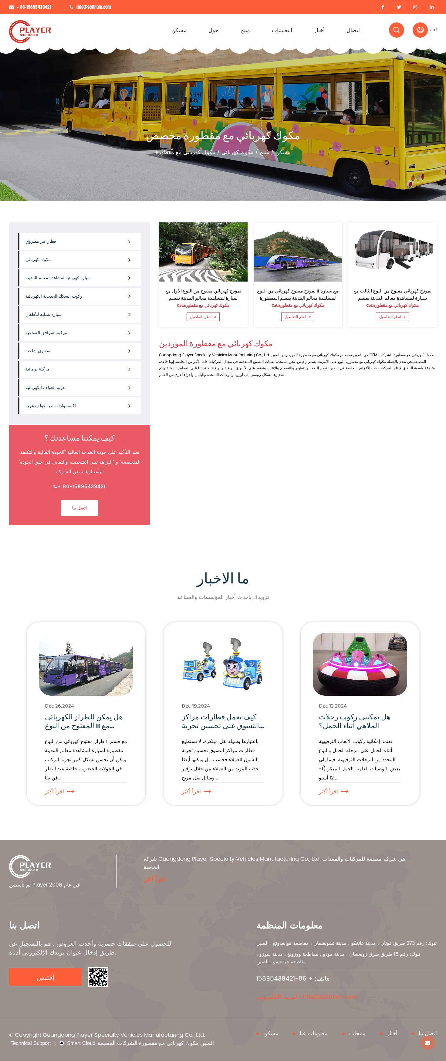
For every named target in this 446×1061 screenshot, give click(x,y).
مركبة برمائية (37, 369)
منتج (245, 30)
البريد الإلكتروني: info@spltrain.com (306, 997)
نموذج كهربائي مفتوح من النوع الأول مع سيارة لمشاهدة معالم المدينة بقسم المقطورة (203, 298)
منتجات (357, 1033)
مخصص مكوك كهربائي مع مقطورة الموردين (318, 355)
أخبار (319, 30)
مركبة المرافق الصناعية (46, 332)
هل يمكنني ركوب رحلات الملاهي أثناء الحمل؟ (354, 721)
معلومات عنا (314, 1033)
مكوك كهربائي (237, 152)
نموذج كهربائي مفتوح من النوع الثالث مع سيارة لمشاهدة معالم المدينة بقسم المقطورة (393, 298)
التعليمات (282, 30)
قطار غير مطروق (40, 241)
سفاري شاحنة (37, 350)
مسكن (179, 30)
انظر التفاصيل (201, 317)
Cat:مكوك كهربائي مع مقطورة (203, 305)
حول (213, 30)
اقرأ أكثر (54, 791)
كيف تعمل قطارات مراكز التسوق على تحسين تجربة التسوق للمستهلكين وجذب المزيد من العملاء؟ (221, 730)
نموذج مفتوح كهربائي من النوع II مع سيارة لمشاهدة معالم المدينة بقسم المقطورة (298, 294)
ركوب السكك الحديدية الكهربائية (53, 296)
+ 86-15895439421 (81, 487)
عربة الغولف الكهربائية (45, 387)
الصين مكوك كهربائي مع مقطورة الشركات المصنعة (155, 1043)
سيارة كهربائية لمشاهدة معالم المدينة (58, 277)
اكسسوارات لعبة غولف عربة (50, 405)
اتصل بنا (79, 508)
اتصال (353, 30)
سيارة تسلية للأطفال (43, 314)
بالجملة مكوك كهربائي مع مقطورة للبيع (368, 362)
